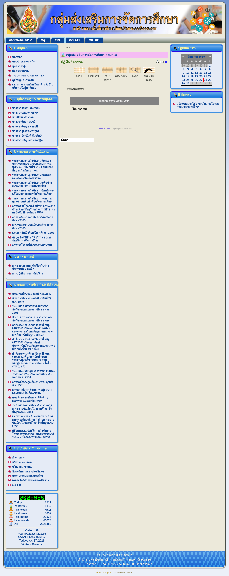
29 (209, 80)
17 (187, 76)
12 (196, 72)
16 (183, 76)
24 (187, 80)
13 (201, 72)
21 (205, 76)
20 (201, 76)
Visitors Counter (31, 544)
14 (205, 72)
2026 (202, 56)
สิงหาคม (193, 56)
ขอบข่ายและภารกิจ (23, 61)
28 (205, 80)
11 (192, 72)
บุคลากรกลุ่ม (19, 66)
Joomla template (103, 572)
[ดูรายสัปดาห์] (107, 72)
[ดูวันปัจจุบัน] (121, 72)
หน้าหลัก (17, 57)
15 (209, 72)
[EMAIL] (162, 63)
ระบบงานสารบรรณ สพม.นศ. (28, 75)
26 (196, 80)
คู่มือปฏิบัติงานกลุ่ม (23, 80)
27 (201, 80)
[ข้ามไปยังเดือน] (149, 72)
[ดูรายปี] (79, 72)
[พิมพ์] (157, 62)
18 (192, 76)
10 (187, 72)
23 (183, 80)
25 (192, 80)
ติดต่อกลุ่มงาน (20, 70)
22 (209, 76)
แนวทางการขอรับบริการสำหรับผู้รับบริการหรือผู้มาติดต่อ (32, 86)
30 (183, 83)
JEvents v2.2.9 (102, 129)
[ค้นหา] (135, 72)
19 (196, 76)
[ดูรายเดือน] (93, 72)
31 (187, 83)
